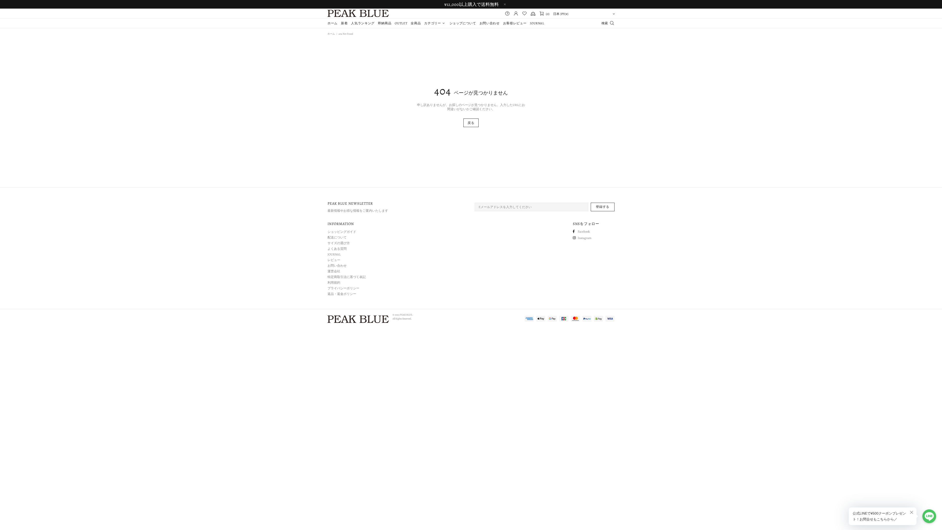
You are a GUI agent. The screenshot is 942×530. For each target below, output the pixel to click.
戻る (471, 123)
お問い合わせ (337, 266)
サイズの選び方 (338, 243)
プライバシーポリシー (343, 288)
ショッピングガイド (341, 232)
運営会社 (333, 271)
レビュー (333, 260)
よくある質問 (337, 249)
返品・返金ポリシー (341, 294)
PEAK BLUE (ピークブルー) (358, 13)
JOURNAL (334, 254)
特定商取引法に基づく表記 (346, 277)
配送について (337, 237)
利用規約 (333, 282)
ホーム (331, 33)
